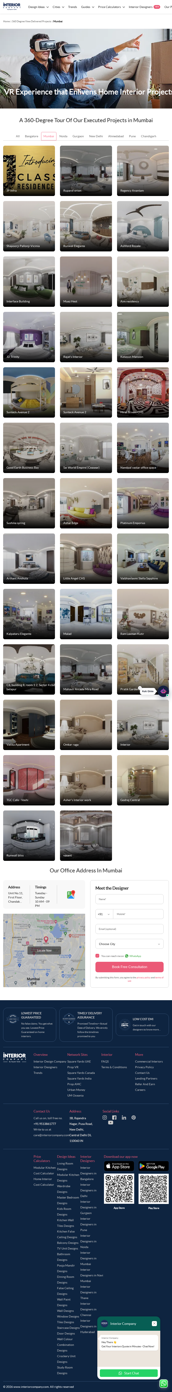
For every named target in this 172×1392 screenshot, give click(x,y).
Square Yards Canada (81, 1072)
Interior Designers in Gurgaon (88, 1207)
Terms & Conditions (114, 1067)
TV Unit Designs (67, 1248)
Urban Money (76, 1089)
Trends (38, 1072)
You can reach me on (121, 956)
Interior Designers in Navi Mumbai (91, 1275)
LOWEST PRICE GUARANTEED (31, 1015)
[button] (154, 693)
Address (14, 887)
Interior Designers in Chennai (88, 1309)
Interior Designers (45, 1067)
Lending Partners (146, 1078)
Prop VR (72, 1067)
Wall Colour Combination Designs (65, 1344)
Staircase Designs (68, 1327)
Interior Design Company (50, 1061)
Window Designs (68, 1316)
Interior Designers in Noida (88, 1241)
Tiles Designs (65, 1322)
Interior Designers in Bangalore (88, 1173)
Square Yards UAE (79, 1061)
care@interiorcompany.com (51, 1135)
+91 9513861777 (45, 1123)
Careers (140, 1089)
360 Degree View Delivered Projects (31, 21)
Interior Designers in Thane (88, 1292)
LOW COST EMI (143, 1019)
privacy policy (144, 977)
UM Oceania (75, 1095)
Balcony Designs (67, 1242)
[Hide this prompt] (140, 690)
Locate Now (44, 950)
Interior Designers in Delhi (88, 1190)
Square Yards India (79, 1078)
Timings (40, 887)
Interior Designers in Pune (88, 1224)
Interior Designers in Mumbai (88, 1258)
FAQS (105, 1061)
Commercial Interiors (149, 1061)
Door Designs (66, 1333)
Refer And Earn (145, 1084)
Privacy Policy (144, 1067)
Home (6, 21)
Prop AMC (74, 1084)
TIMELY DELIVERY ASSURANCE (89, 1015)
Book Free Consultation (129, 967)
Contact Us (142, 1072)
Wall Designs (65, 1310)
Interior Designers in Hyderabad (88, 1326)
